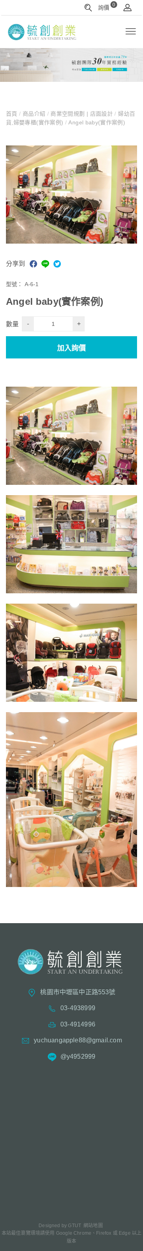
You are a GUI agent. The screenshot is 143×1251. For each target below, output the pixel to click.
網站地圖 (93, 1225)
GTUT (74, 1225)
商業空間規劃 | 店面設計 (81, 113)
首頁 (12, 113)
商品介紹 (34, 113)
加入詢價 (71, 348)
